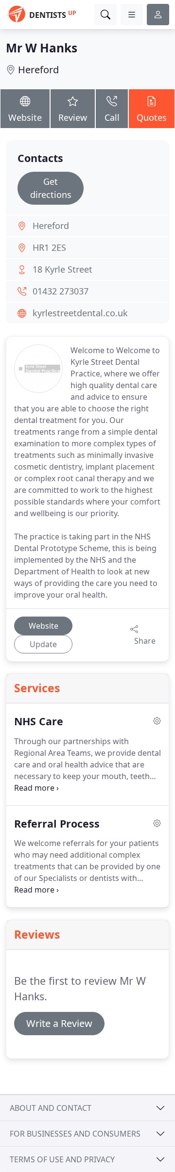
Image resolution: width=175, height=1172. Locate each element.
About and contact (50, 1108)
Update (43, 644)
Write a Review (59, 1023)
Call (112, 117)
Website (25, 117)
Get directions (50, 188)
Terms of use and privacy (62, 1159)
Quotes (152, 117)
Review (72, 117)
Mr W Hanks (41, 48)
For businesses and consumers (75, 1133)
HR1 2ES (49, 247)
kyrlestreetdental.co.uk (80, 313)
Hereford (38, 69)
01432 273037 (60, 291)
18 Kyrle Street (62, 269)
